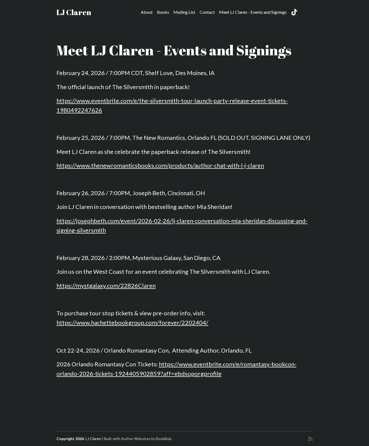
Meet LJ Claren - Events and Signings (253, 12)
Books (163, 12)
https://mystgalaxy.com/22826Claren (106, 285)
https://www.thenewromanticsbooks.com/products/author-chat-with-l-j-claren (160, 165)
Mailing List (184, 12)
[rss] (310, 439)
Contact (207, 12)
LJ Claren (73, 12)
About (147, 12)
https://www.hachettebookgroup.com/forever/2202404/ (132, 322)
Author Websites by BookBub (146, 438)
